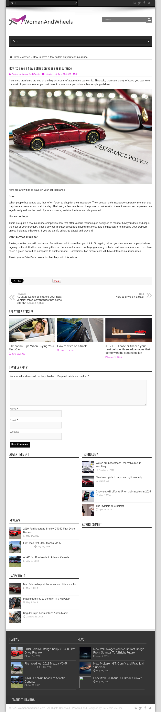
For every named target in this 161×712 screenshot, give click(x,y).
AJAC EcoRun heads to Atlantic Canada (46, 557)
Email (13, 420)
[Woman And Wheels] (42, 22)
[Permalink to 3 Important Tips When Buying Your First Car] (32, 341)
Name (13, 409)
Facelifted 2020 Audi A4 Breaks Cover (117, 678)
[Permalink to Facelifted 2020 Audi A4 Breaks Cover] (85, 687)
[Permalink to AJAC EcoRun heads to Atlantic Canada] (15, 566)
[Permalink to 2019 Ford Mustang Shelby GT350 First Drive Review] (15, 537)
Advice (26, 57)
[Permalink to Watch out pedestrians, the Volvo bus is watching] (88, 472)
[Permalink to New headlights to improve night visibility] (88, 486)
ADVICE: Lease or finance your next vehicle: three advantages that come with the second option (39, 298)
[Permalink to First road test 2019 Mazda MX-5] (15, 552)
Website (14, 431)
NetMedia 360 (110, 708)
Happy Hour (17, 575)
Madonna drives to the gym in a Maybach (46, 598)
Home (16, 57)
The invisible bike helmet (110, 505)
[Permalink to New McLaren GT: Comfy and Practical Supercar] (85, 672)
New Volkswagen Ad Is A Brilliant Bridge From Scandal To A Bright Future (118, 650)
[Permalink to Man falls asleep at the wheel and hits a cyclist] (15, 593)
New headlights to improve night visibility (119, 477)
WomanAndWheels (30, 74)
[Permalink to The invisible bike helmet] (88, 515)
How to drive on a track (130, 295)
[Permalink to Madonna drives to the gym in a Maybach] (15, 607)
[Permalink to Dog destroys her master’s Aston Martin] (15, 622)
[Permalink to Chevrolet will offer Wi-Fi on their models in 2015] (88, 500)
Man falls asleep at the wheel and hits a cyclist (50, 584)
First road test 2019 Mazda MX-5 (42, 543)
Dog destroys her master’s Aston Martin (45, 613)
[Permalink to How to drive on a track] (80, 341)
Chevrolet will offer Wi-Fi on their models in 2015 (123, 491)
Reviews (14, 520)
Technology (90, 454)
